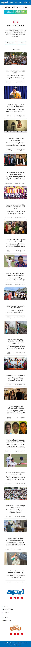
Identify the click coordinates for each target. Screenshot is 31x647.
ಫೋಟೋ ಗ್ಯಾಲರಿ (16, 7)
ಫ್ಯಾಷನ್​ (25, 7)
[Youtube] (15, 598)
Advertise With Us (8, 609)
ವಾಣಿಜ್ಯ (22, 2)
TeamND (18, 645)
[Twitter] (18, 598)
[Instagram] (22, 598)
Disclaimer (6, 618)
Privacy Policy (7, 620)
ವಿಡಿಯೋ (7, 7)
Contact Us (6, 612)
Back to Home (10, 43)
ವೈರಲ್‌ (26, 2)
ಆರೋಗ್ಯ (17, 2)
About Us (5, 607)
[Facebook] (11, 598)
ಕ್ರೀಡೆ (12, 2)
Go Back (22, 43)
